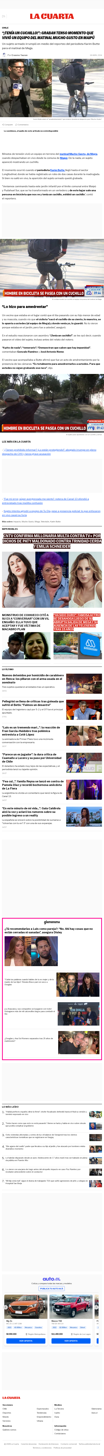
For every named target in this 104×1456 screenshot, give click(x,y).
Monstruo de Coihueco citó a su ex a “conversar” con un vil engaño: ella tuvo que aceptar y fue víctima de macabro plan (25, 622)
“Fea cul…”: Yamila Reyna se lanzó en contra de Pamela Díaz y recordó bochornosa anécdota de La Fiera (33, 785)
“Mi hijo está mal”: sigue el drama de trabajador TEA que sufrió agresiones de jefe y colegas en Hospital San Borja (46, 1182)
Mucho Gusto (28, 521)
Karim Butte (55, 521)
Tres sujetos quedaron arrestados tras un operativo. (28, 687)
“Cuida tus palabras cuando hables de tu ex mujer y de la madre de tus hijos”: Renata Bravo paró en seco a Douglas (29, 982)
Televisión (45, 521)
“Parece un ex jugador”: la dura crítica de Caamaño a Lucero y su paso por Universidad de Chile (31, 758)
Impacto (17, 521)
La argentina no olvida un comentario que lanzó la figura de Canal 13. (32, 794)
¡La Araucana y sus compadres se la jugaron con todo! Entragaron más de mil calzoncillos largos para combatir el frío (30, 1011)
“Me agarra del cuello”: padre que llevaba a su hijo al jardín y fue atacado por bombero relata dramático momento (45, 1147)
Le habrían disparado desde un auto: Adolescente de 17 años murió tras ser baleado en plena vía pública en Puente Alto (46, 1159)
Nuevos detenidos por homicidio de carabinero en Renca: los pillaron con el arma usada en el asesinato (33, 679)
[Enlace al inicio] (52, 922)
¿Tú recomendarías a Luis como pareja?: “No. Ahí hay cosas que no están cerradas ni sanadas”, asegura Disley (49, 930)
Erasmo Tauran (20, 55)
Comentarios (23, 124)
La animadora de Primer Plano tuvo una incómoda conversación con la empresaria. (27, 740)
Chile (5, 27)
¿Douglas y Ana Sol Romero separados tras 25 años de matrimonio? (29, 1039)
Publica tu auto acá (51, 1288)
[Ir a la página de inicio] (52, 16)
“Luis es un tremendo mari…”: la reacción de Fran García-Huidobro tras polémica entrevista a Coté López (31, 731)
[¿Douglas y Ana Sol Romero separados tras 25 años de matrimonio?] (79, 1043)
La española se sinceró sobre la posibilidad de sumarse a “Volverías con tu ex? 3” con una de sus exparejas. (31, 821)
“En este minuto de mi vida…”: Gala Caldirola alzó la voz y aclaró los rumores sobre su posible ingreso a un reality (31, 812)
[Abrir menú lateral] (4, 16)
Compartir (8, 124)
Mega (37, 521)
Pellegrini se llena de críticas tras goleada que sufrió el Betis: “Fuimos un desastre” (33, 703)
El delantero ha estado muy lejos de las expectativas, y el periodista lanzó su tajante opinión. (31, 767)
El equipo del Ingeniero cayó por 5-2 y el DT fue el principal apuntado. (32, 711)
